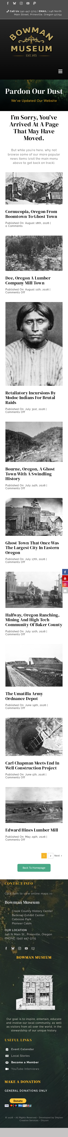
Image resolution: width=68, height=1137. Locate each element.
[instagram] (21, 3)
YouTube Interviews (25, 1069)
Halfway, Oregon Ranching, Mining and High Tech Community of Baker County (33, 620)
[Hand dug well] (34, 719)
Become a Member (25, 1062)
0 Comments (14, 225)
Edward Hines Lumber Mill (31, 830)
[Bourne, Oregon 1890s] (34, 423)
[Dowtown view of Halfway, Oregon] (34, 573)
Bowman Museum (22, 902)
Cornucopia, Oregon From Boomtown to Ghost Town (31, 213)
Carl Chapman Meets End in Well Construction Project (32, 765)
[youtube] (28, 3)
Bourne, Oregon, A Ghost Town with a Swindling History (30, 474)
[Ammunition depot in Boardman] (34, 645)
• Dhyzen (44, 1120)
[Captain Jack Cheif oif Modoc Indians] (34, 303)
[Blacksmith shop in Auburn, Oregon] (34, 499)
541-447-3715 (28, 11)
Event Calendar (22, 1049)
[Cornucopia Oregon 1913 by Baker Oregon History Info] (34, 173)
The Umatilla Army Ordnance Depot (24, 696)
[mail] (33, 948)
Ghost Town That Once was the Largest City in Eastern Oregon (32, 547)
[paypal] (34, 3)
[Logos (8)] (31, 23)
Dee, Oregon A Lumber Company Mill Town (28, 280)
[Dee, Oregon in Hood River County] (34, 237)
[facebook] (7, 3)
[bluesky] (14, 3)
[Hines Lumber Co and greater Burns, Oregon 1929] (34, 788)
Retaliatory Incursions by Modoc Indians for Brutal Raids (30, 397)
